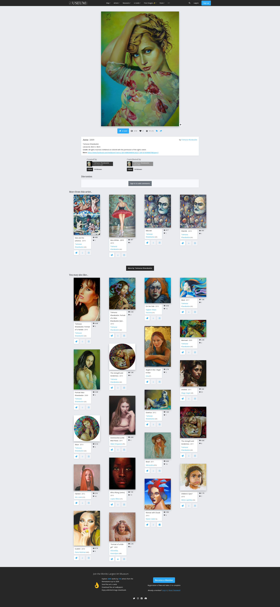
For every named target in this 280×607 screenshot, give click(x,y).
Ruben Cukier (150, 519)
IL (156, 519)
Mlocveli (149, 231)
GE (85, 247)
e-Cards (137, 3)
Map (107, 3)
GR (120, 553)
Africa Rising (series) (117, 492)
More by (140, 268)
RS (124, 444)
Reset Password (174, 590)
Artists (116, 3)
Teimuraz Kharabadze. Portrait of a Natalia (82, 327)
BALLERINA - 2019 (117, 240)
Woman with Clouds (153, 513)
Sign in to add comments (140, 183)
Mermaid (184, 340)
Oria (147, 376)
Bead (148, 462)
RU (155, 465)
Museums (126, 3)
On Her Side (150, 306)
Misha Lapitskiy (186, 500)
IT (150, 376)
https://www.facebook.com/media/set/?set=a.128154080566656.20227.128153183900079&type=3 (123, 152)
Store (162, 3)
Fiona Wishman (80, 552)
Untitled (184, 390)
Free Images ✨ (149, 3)
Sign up (206, 3)
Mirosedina (150, 465)
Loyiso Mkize (115, 499)
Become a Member (164, 580)
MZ (88, 552)
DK (194, 500)
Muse (77, 445)
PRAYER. (184, 231)
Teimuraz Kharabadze (189, 140)
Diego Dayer (185, 393)
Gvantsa (149, 412)
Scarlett (77, 549)
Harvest (78, 494)
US (84, 497)
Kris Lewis (78, 497)
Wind (183, 300)
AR (192, 393)
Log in (196, 3)
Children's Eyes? (187, 494)
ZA (121, 499)
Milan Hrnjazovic (116, 444)
